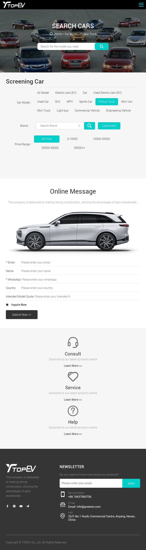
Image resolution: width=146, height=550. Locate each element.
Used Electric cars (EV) (107, 92)
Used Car (43, 101)
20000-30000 (50, 148)
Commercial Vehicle (87, 110)
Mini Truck (43, 110)
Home (58, 34)
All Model (43, 92)
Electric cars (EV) (65, 92)
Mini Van (126, 101)
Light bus (62, 110)
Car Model (71, 34)
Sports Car (85, 101)
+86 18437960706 (79, 496)
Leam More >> (73, 365)
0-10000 (72, 139)
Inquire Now (19, 304)
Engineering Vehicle (118, 110)
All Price (47, 139)
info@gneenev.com (89, 506)
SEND (131, 483)
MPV (70, 101)
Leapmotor (109, 125)
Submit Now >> (21, 314)
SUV (57, 101)
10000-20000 (101, 139)
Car (85, 92)
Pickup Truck (88, 34)
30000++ (79, 148)
